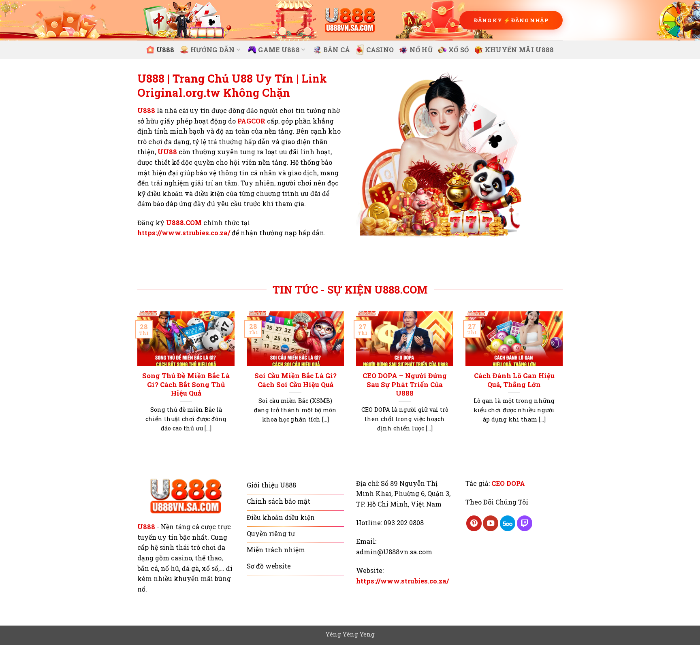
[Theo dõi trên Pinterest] (474, 523)
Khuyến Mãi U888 (519, 49)
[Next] (564, 382)
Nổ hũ (421, 49)
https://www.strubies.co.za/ (183, 232)
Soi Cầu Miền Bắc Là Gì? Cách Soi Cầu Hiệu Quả (295, 380)
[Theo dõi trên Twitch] (524, 523)
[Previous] (136, 382)
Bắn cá (336, 49)
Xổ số (458, 49)
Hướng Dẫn (212, 49)
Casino (380, 49)
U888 (165, 49)
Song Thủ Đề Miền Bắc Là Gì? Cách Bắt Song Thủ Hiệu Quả (186, 384)
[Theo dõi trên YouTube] (490, 523)
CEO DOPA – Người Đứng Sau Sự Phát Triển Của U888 (405, 384)
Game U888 (279, 49)
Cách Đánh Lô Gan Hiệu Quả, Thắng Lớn (514, 380)
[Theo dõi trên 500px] (507, 523)
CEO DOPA (508, 483)
